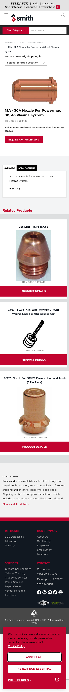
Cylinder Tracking (15, 573)
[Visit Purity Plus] (57, 603)
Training (10, 545)
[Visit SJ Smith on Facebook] (39, 592)
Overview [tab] (9, 167)
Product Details (33, 291)
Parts (21, 42)
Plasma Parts (35, 42)
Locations (48, 3)
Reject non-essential (34, 669)
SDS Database (13, 7)
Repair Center (13, 586)
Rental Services (14, 582)
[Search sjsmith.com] (63, 30)
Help (35, 3)
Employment (44, 549)
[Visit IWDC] (43, 603)
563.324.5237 (19, 3)
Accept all (34, 657)
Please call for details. (16, 504)
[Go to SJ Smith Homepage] (22, 18)
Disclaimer (10, 476)
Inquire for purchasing (23, 139)
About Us (31, 7)
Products (10, 42)
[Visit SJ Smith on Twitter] (55, 592)
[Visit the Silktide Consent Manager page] (57, 680)
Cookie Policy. (16, 646)
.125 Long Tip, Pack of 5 (33, 226)
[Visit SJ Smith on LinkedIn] (44, 592)
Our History (44, 541)
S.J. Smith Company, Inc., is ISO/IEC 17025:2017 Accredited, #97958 (34, 621)
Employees (43, 545)
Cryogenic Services (16, 577)
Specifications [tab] (26, 167)
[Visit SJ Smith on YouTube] (50, 592)
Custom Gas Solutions (18, 568)
